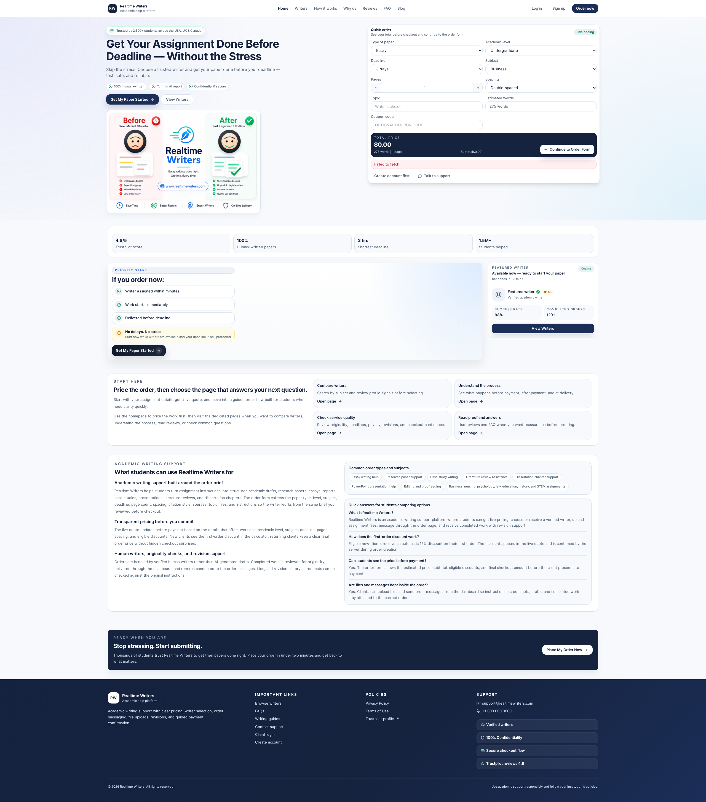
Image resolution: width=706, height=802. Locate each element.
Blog (401, 8)
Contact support (269, 726)
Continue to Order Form (570, 149)
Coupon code (382, 116)
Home (283, 8)
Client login (265, 734)
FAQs (259, 711)
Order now (585, 8)
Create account (268, 742)
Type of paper (382, 42)
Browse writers (268, 703)
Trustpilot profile (380, 718)
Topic (375, 98)
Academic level (497, 42)
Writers (301, 8)
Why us (349, 8)
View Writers (177, 99)
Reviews (370, 8)
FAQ (387, 8)
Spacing (492, 79)
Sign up (558, 8)
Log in (537, 8)
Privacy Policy (377, 703)
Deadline (378, 60)
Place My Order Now (564, 650)
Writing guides (267, 718)
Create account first (392, 176)
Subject (491, 60)
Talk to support (437, 176)
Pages (376, 79)
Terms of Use (377, 711)
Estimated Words (499, 98)
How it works (325, 8)
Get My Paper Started (129, 99)
